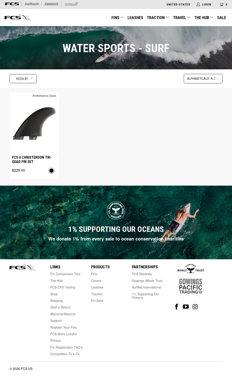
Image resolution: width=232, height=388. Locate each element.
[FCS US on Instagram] (195, 306)
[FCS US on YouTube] (186, 306)
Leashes (135, 17)
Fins (115, 17)
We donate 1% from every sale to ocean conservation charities (116, 238)
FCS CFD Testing (62, 287)
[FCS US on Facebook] (177, 306)
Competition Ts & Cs (65, 354)
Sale (221, 17)
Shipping (56, 300)
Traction (156, 17)
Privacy (55, 340)
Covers (96, 280)
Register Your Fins (63, 327)
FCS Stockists (142, 274)
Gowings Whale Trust (147, 280)
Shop (54, 294)
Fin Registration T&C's (66, 347)
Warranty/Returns (62, 314)
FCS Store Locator (63, 334)
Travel (179, 17)
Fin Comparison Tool (65, 274)
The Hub (202, 17)
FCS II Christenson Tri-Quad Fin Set (32, 159)
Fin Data (97, 300)
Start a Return (60, 307)
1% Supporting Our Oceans (145, 296)
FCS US (26, 368)
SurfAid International (146, 287)
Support (56, 320)
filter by (22, 79)
